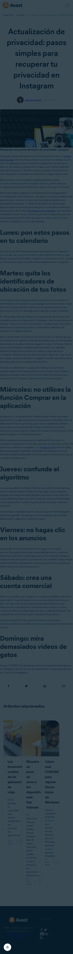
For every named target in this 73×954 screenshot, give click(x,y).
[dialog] (36, 477)
